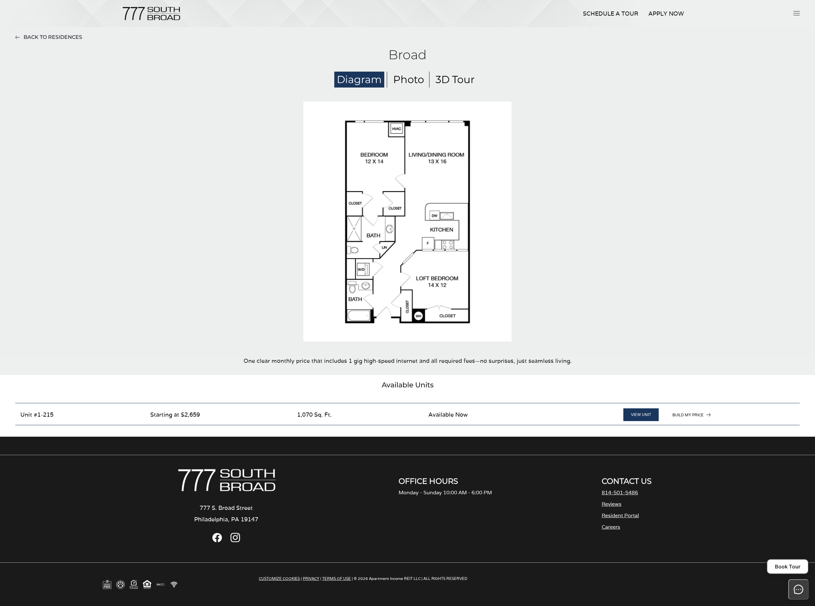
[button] (796, 13)
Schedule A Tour (610, 13)
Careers (611, 527)
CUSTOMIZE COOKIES (279, 578)
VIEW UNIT (641, 414)
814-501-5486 (620, 492)
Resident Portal (620, 515)
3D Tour (455, 79)
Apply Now (666, 13)
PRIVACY (311, 578)
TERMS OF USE (336, 578)
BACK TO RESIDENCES (53, 37)
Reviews (611, 504)
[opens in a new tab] (217, 540)
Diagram (359, 79)
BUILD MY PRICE (688, 414)
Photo (408, 79)
